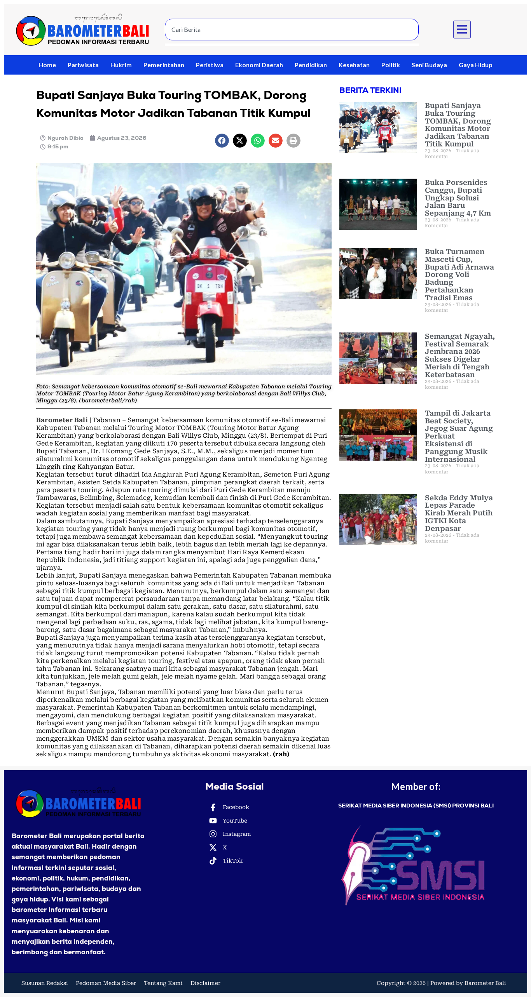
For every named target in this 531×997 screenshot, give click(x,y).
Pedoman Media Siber (106, 983)
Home (47, 64)
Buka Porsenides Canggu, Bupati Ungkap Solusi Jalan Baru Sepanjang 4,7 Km (458, 197)
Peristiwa (210, 64)
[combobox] (292, 29)
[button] (462, 29)
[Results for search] (292, 44)
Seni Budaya (429, 64)
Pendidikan (311, 64)
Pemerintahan (163, 64)
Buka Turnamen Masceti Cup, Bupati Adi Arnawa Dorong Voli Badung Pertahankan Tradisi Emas (459, 274)
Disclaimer (205, 983)
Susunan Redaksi (44, 983)
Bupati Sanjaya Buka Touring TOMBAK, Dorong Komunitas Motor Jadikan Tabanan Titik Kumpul (458, 124)
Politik (390, 64)
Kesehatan (354, 64)
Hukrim (121, 64)
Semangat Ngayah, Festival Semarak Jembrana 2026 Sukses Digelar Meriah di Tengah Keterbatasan (460, 355)
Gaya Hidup (476, 64)
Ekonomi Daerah (259, 64)
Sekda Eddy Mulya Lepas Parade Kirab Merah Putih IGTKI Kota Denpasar (459, 513)
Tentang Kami (163, 983)
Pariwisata (83, 64)
